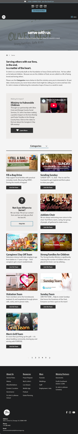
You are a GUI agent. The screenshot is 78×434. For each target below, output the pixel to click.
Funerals (42, 378)
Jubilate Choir (47, 214)
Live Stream (26, 385)
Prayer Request (27, 378)
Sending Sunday (49, 174)
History (8, 381)
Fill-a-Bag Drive (14, 174)
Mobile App (26, 388)
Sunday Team (47, 294)
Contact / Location (12, 388)
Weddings (42, 381)
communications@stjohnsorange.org (13, 430)
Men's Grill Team (14, 333)
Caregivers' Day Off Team (19, 254)
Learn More (23, 130)
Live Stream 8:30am (39, 10)
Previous (28, 357)
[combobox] (39, 146)
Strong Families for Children (54, 254)
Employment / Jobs (45, 388)
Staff (40, 385)
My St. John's (27, 381)
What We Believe (11, 385)
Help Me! (22, 224)
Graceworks (59, 378)
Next (49, 357)
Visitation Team (14, 294)
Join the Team (13, 187)
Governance (10, 392)
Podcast (25, 392)
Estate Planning (28, 395)
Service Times (10, 378)
